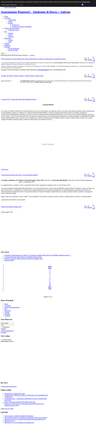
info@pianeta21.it (43, 70)
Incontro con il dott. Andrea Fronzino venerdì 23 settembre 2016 (23, 258)
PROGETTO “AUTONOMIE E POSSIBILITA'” (19, 422)
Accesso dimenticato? (7, 331)
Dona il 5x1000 (9, 260)
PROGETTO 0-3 (9, 421)
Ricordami (6, 327)
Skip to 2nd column (10, 7)
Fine (49, 288)
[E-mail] (93, 60)
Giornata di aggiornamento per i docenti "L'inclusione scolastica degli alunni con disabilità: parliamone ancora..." (37, 255)
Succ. (50, 287)
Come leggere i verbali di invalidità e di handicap (18, 416)
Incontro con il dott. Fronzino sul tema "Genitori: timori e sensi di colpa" (22, 75)
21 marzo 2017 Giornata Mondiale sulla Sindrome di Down (18, 99)
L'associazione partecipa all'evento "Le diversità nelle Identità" (19, 175)
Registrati (3, 332)
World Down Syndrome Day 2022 (14, 393)
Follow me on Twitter (7, 408)
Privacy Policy (86, 2)
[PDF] (85, 59)
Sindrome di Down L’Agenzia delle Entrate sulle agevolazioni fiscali (24, 419)
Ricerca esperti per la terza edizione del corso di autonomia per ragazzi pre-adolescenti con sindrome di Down (33, 59)
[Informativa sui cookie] (88, 4)
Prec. (50, 268)
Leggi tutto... (5, 169)
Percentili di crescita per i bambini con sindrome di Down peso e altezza (25, 417)
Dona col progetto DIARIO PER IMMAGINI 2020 (19, 402)
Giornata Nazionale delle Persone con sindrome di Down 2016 (23, 257)
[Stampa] (90, 59)
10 (50, 285)
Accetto (21, 5)
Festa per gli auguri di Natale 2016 (11, 206)
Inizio (50, 266)
